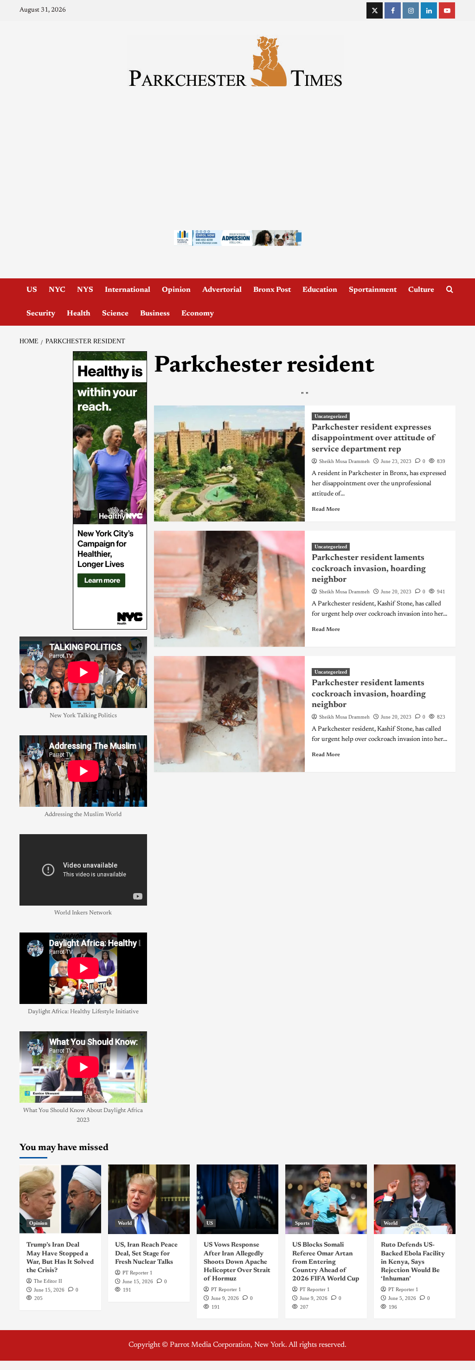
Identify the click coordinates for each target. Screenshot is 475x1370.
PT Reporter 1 (137, 1272)
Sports (302, 1223)
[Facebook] (393, 10)
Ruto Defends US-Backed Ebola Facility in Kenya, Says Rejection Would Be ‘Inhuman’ (413, 1262)
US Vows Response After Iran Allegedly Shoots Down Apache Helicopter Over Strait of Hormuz (237, 1262)
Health (78, 313)
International (127, 290)
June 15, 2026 (49, 1290)
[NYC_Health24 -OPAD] (110, 490)
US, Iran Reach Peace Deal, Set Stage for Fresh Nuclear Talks (146, 1253)
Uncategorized (331, 416)
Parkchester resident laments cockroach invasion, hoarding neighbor (369, 569)
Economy (197, 313)
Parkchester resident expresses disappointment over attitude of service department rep (373, 439)
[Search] (450, 290)
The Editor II (48, 1281)
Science (115, 313)
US (31, 290)
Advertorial (222, 290)
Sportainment (373, 290)
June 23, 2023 (396, 461)
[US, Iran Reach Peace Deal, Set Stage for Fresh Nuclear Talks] (149, 1199)
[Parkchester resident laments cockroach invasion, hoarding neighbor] (229, 589)
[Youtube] (447, 10)
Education (319, 290)
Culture (421, 290)
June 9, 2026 (225, 1298)
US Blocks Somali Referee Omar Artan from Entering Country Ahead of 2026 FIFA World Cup (325, 1262)
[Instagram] (411, 10)
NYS (85, 290)
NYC (57, 290)
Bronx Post (272, 290)
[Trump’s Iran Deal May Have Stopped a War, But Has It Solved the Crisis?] (60, 1199)
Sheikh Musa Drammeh (344, 461)
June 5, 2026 (402, 1298)
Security (40, 313)
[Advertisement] (237, 156)
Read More (326, 509)
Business (155, 313)
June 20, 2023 (396, 591)
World (125, 1223)
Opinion (176, 290)
